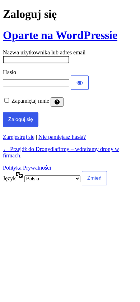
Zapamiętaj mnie (30, 101)
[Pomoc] (57, 102)
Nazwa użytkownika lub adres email (44, 52)
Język (9, 178)
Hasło (9, 72)
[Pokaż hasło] (80, 83)
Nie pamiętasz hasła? (62, 137)
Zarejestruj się (18, 137)
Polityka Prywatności (27, 168)
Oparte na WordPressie (60, 35)
